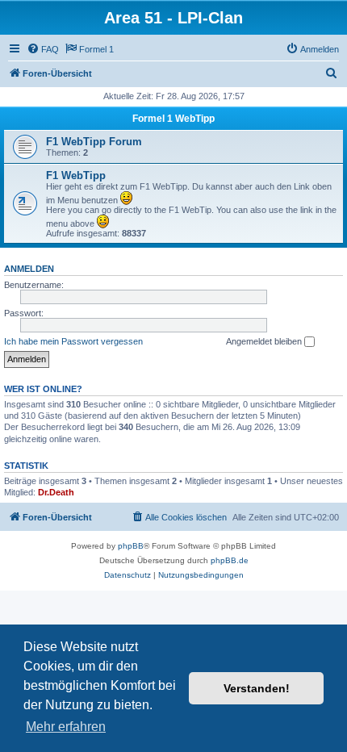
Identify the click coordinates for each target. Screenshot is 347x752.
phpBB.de (230, 560)
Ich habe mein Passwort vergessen (73, 341)
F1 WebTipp (76, 175)
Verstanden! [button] (257, 688)
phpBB (131, 545)
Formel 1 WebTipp (173, 118)
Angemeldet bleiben (265, 341)
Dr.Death (56, 492)
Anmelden (29, 269)
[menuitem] (43, 49)
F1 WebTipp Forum (94, 142)
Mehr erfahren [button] (66, 726)
